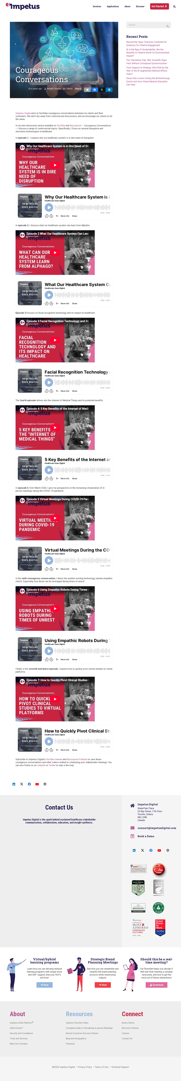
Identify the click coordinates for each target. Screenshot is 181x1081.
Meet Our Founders (19, 1043)
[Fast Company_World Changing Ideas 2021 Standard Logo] (138, 888)
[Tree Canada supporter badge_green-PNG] (158, 908)
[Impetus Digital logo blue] (23, 6)
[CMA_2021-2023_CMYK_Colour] (140, 927)
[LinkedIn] (14, 784)
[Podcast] (45, 784)
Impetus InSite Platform (21, 1023)
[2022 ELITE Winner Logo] (158, 869)
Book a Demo (146, 836)
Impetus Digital (23, 113)
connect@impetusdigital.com (157, 828)
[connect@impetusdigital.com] (133, 828)
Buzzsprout (75, 125)
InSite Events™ (16, 1028)
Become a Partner (130, 1028)
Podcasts (70, 1043)
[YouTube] (37, 784)
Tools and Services (19, 1038)
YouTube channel (54, 759)
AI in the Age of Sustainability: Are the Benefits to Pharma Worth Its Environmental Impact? (147, 52)
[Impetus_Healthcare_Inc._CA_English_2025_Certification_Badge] (160, 927)
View (45, 985)
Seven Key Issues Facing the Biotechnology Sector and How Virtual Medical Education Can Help (148, 81)
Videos (69, 89)
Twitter (52, 765)
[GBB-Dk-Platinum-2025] (138, 907)
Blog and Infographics (76, 1038)
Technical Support (120, 1067)
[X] (21, 784)
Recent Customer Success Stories (82, 1033)
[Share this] (94, 90)
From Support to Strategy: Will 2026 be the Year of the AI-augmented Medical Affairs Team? (147, 70)
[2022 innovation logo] (138, 868)
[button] (103, 6)
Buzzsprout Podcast (77, 759)
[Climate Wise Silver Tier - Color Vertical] (158, 887)
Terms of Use (101, 1067)
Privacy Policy (85, 1067)
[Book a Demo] (133, 836)
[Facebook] (29, 784)
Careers (125, 1033)
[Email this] (87, 90)
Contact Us (127, 1038)
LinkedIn (41, 765)
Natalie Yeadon (54, 89)
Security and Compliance (21, 1033)
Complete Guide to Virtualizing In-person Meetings (89, 1028)
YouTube (61, 125)
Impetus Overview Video (77, 1023)
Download (157, 985)
